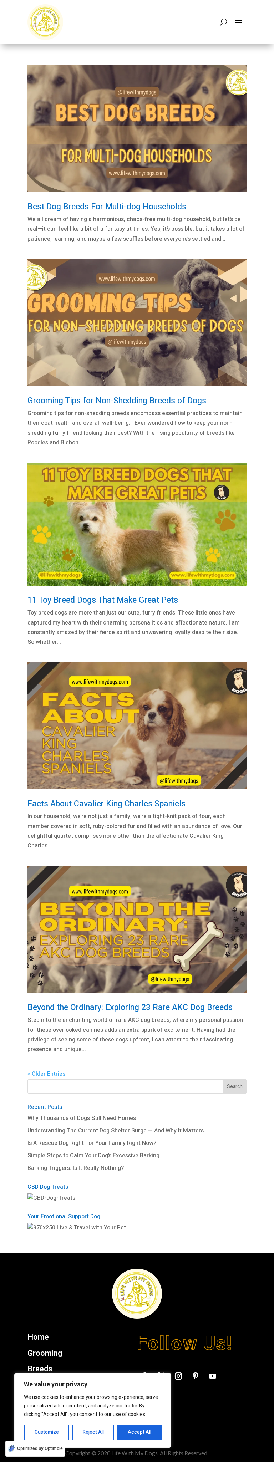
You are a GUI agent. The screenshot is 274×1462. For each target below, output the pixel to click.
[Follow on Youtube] (213, 1376)
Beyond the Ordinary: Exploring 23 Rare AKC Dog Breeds (130, 1008)
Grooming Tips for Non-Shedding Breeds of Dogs (116, 401)
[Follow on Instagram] (178, 1376)
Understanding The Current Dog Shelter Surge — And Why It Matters (115, 1130)
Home (38, 1337)
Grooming (44, 1353)
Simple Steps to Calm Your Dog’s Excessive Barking (93, 1155)
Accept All (139, 1432)
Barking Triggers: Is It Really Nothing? (75, 1168)
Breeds (39, 1369)
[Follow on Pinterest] (195, 1376)
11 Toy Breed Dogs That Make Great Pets (102, 600)
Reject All (93, 1432)
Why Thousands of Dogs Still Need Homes (81, 1118)
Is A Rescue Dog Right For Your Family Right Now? (91, 1143)
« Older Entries (46, 1074)
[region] (92, 1410)
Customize (47, 1432)
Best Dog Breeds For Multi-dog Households (106, 207)
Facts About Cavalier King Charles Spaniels (106, 804)
